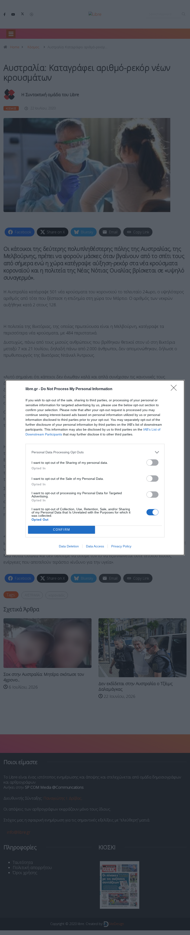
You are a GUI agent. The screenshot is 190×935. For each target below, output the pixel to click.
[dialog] (95, 467)
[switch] (152, 462)
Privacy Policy (121, 546)
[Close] (175, 389)
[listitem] (95, 452)
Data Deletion (69, 546)
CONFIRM (61, 529)
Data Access (95, 546)
